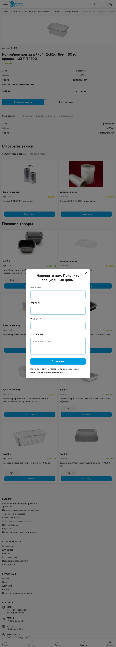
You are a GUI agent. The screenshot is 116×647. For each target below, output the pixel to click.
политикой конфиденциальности (47, 372)
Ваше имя (35, 287)
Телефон (35, 303)
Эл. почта (35, 319)
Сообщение (37, 334)
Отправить (58, 361)
